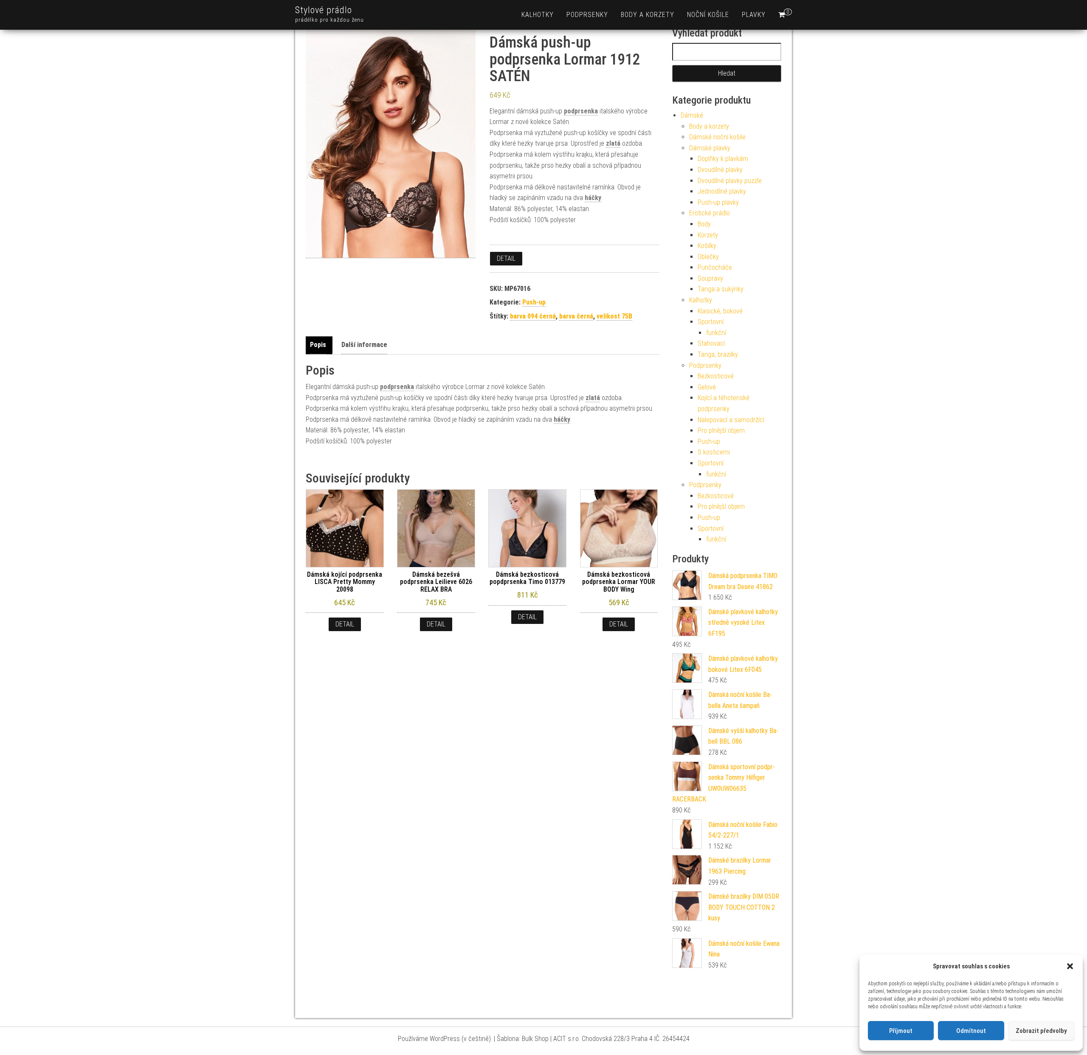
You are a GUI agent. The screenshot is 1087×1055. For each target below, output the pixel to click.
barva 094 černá (533, 316)
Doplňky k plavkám (723, 159)
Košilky (707, 246)
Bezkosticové (716, 376)
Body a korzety (647, 15)
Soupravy (710, 278)
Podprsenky (587, 15)
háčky (593, 198)
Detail (506, 258)
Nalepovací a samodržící (731, 420)
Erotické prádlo (709, 213)
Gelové (707, 387)
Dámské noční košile (717, 137)
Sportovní (711, 322)
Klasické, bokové (720, 311)
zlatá (613, 143)
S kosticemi (714, 452)
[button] (1070, 966)
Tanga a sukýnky (720, 289)
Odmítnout (971, 1031)
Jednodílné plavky (722, 191)
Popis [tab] (318, 345)
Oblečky (708, 257)
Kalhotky (537, 15)
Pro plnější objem (721, 430)
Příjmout (900, 1031)
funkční (716, 333)
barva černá (576, 316)
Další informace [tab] (364, 345)
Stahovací (711, 343)
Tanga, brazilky (718, 354)
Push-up (534, 302)
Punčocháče (715, 267)
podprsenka (581, 111)
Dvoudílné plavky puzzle (730, 181)
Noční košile (708, 15)
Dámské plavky (709, 148)
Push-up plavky (718, 202)
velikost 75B (614, 316)
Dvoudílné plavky (720, 170)
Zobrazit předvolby (1041, 1031)
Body (704, 224)
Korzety (708, 235)
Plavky (754, 15)
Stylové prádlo (323, 10)
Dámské (692, 115)
